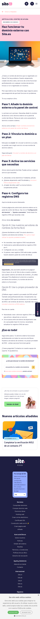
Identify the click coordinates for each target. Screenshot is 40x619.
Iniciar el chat (12, 404)
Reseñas (20, 547)
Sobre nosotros (20, 538)
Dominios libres (20, 511)
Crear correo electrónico (20, 517)
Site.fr (20, 581)
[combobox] (20, 494)
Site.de (20, 578)
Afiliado (20, 529)
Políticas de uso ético (20, 553)
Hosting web (20, 514)
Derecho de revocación (20, 556)
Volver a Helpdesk (10, 12)
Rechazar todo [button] (26, 612)
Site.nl (20, 575)
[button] (20, 616)
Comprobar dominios (20, 505)
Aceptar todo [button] (13, 612)
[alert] (20, 606)
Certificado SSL (20, 520)
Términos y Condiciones (20, 550)
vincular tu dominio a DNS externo (13, 304)
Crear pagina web (20, 526)
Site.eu (20, 584)
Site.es (20, 586)
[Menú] (36, 3)
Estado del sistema (20, 544)
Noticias (20, 541)
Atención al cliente (20, 564)
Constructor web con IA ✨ (20, 523)
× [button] (38, 595)
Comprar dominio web (20, 508)
